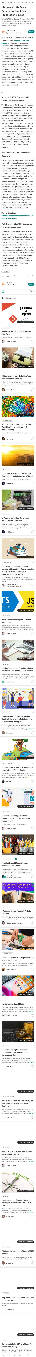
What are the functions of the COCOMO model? (18, 1252)
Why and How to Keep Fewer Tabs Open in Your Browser (18, 1299)
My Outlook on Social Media (13, 1004)
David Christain (10, 682)
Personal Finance (7, 859)
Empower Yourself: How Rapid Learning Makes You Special (18, 959)
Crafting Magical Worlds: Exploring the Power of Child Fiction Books (17, 768)
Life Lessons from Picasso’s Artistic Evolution (16, 912)
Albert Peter (9, 1066)
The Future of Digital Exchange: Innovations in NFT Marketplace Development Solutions (15, 1052)
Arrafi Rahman (10, 483)
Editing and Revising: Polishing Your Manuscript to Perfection (16, 377)
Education (5, 271)
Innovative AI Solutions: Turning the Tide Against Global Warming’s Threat (17, 475)
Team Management (8, 1096)
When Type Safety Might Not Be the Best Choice (16, 621)
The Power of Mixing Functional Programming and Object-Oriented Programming (16, 818)
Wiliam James (10, 733)
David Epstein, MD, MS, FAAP (14, 923)
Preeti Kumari (10, 439)
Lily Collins (9, 781)
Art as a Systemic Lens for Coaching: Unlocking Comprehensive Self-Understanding (17, 427)
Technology (6, 514)
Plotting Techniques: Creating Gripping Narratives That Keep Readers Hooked (17, 669)
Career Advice (7, 562)
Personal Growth (7, 420)
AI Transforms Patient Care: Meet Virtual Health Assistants (15, 519)
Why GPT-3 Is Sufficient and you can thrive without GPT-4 (17, 1153)
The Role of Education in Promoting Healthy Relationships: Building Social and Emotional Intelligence (17, 719)
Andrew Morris (10, 390)
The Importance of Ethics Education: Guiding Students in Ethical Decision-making (17, 1202)
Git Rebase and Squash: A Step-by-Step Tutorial (16, 332)
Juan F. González (11, 969)
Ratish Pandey (10, 1117)
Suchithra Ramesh (11, 1015)
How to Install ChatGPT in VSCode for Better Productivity (17, 1345)
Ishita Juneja (9, 1263)
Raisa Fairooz (10, 1309)
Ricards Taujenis (11, 341)
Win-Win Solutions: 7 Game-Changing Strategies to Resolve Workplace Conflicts (17, 1103)
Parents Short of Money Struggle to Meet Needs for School (16, 864)
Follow (31, 31)
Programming (6, 1340)
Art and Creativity (7, 763)
